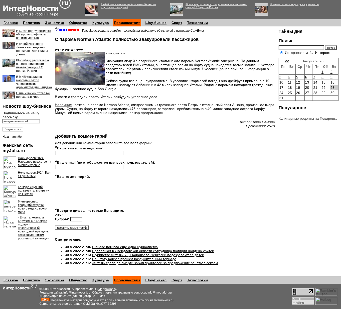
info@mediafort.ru (160, 292)
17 (281, 88)
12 (298, 82)
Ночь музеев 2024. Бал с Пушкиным (34, 174)
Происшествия (127, 23)
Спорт (176, 23)
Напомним (63, 105)
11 (290, 82)
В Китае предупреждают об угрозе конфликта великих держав (33, 34)
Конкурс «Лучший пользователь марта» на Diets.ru (33, 190)
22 (324, 88)
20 (307, 88)
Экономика (54, 23)
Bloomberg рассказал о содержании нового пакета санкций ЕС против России (216, 5)
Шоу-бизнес (156, 23)
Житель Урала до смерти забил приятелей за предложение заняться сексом (155, 263)
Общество (78, 23)
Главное (10, 23)
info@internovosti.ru (77, 292)
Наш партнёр (12, 136)
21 (315, 88)
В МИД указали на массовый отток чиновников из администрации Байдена (34, 82)
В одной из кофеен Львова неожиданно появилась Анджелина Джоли (32, 49)
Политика (31, 23)
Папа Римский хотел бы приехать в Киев (33, 95)
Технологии (197, 23)
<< (287, 61)
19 (298, 88)
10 (281, 82)
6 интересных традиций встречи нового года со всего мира (32, 207)
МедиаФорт (106, 289)
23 (333, 88)
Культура (100, 23)
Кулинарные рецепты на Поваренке (308, 118)
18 (290, 88)
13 (307, 82)
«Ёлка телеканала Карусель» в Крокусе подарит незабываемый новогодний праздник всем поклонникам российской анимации (33, 228)
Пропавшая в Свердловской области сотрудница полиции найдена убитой (153, 251)
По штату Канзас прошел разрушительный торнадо (134, 259)
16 (333, 82)
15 (324, 82)
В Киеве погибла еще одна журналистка (294, 4)
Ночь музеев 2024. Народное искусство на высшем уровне (34, 161)
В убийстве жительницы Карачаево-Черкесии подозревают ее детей (128, 5)
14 (315, 82)
